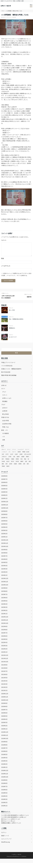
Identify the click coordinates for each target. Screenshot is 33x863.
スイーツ (27, 449)
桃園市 (21, 461)
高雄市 (7, 466)
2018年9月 (4, 780)
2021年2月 (4, 687)
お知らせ (3, 385)
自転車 (10, 463)
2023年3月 (4, 607)
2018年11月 (4, 773)
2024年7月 (4, 556)
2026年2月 (4, 495)
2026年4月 (4, 489)
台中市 (7, 454)
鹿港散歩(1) (12, 328)
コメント (3, 240)
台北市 (11, 454)
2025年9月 (4, 511)
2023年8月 (4, 591)
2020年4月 (4, 719)
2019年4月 (4, 757)
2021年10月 (4, 661)
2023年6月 (4, 597)
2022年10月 (4, 623)
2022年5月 (4, 639)
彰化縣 (3, 461)
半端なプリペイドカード (8, 362)
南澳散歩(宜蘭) (5, 823)
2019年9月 (4, 741)
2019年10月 (4, 738)
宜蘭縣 (12, 459)
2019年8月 (4, 745)
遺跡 (28, 463)
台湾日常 (14, 17)
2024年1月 (4, 575)
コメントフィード (6, 839)
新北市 (7, 461)
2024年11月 (4, 543)
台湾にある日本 (27, 454)
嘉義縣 (22, 456)
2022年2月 (4, 649)
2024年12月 (4, 540)
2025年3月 (4, 530)
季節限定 (7, 459)
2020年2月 (4, 725)
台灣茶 (9, 456)
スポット (4, 395)
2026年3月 (4, 492)
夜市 (3, 459)
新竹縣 (17, 461)
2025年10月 (4, 508)
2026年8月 (4, 476)
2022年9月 (4, 626)
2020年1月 (4, 729)
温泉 (26, 461)
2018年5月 (4, 793)
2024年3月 (4, 569)
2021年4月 (4, 681)
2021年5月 (4, 677)
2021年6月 (4, 674)
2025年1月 (4, 537)
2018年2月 (4, 802)
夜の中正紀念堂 (5, 372)
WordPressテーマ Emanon (19, 856)
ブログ (10, 17)
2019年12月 (4, 732)
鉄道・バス (4, 430)
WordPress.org (5, 842)
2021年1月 (4, 690)
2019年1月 (4, 767)
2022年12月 (4, 617)
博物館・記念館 (25, 451)
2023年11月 (4, 581)
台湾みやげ (4, 456)
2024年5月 (4, 562)
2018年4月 (4, 796)
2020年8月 (4, 706)
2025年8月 (4, 514)
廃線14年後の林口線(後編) (8, 375)
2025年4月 (4, 527)
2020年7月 (4, 709)
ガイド (3, 388)
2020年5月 (4, 716)
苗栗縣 (20, 463)
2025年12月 (4, 501)
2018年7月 (4, 786)
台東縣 (20, 454)
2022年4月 (4, 642)
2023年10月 (4, 585)
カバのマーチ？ (13, 337)
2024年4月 (4, 565)
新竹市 (12, 461)
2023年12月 (4, 578)
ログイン (3, 832)
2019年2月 (4, 764)
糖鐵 (3, 463)
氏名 (2, 258)
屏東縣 (17, 459)
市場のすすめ (5, 417)
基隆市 (27, 456)
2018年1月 (4, 805)
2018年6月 (4, 789)
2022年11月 (4, 620)
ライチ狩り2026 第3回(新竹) (9, 815)
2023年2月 (4, 610)
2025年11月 (4, 505)
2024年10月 (4, 546)
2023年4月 (4, 604)
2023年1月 (4, 613)
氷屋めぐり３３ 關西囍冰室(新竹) (11, 369)
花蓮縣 (15, 463)
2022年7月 (4, 633)
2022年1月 (4, 652)
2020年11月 (4, 697)
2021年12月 (4, 655)
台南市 (16, 454)
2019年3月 (4, 761)
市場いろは (5, 427)
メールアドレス (5, 266)
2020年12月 (4, 693)
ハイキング (4, 451)
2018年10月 (4, 777)
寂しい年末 (12, 310)
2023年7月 (4, 594)
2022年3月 (4, 645)
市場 (21, 459)
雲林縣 (3, 466)
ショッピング (20, 449)
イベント (14, 449)
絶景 (6, 463)
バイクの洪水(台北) (6, 365)
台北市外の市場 (6, 423)
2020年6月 (4, 713)
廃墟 (25, 459)
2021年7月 (4, 671)
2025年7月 (4, 517)
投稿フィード (5, 835)
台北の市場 (5, 420)
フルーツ (14, 451)
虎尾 (24, 463)
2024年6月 (4, 559)
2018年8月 (4, 783)
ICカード (4, 449)
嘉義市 (18, 456)
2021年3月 (4, 684)
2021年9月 (4, 665)
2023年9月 (4, 588)
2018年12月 (4, 770)
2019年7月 (4, 748)
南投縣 (19, 451)
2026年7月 (4, 479)
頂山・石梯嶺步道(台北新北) (16, 319)
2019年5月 (4, 754)
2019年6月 (4, 751)
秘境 (30, 461)
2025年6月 (4, 521)
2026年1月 (4, 498)
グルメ (4, 391)
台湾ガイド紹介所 (6, 5)
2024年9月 (4, 549)
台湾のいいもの (6, 398)
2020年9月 (4, 703)
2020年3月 (4, 722)
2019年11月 (4, 735)
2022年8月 (4, 629)
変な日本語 (5, 414)
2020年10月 (4, 700)
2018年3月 (4, 799)
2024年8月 (4, 553)
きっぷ (8, 449)
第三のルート (5, 819)
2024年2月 (4, 572)
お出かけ (4, 407)
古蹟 (3, 454)
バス (3, 436)
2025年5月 (4, 524)
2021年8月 (4, 668)
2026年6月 (4, 482)
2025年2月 (4, 533)
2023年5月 (4, 601)
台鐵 (3, 439)
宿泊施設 (4, 401)
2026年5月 (4, 485)
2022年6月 (4, 636)
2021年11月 (4, 658)
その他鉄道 (5, 433)
